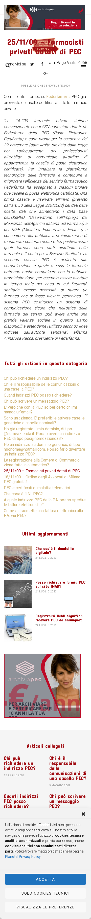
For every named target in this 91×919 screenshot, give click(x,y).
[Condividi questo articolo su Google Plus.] (45, 73)
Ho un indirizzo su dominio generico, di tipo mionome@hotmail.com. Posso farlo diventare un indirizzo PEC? (44, 449)
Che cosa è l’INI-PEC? (23, 493)
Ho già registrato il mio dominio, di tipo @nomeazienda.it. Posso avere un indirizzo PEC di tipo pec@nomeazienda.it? (42, 434)
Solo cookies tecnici (45, 893)
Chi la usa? (45, 29)
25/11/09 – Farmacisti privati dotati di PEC (42, 471)
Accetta (45, 879)
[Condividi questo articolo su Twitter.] (32, 64)
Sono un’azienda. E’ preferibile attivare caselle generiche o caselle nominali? (44, 420)
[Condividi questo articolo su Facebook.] (42, 64)
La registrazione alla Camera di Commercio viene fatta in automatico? (42, 462)
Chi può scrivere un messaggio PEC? (36, 401)
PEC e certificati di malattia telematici (37, 487)
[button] (83, 814)
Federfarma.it (58, 96)
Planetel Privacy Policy (23, 857)
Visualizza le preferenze (45, 907)
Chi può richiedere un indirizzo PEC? (36, 378)
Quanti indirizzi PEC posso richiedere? (38, 395)
